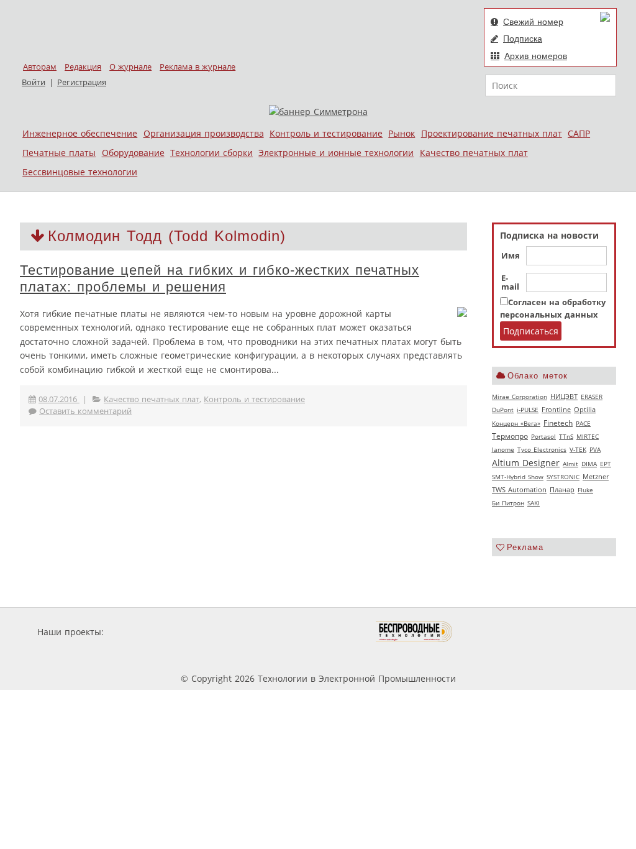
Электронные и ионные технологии (336, 152)
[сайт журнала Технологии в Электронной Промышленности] (226, 632)
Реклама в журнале (197, 67)
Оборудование (133, 152)
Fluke (585, 489)
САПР (579, 133)
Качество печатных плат (474, 152)
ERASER (591, 396)
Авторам (40, 67)
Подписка (522, 38)
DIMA (589, 463)
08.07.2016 (59, 399)
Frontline (556, 409)
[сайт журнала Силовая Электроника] (146, 632)
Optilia (585, 409)
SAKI (533, 502)
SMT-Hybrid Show (517, 476)
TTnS (566, 436)
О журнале (130, 67)
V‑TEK (578, 449)
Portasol (543, 436)
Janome (503, 449)
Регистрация (81, 82)
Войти (33, 82)
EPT (605, 463)
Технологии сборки (211, 152)
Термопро (510, 436)
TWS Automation (519, 489)
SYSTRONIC (563, 476)
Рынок (401, 133)
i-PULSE (527, 409)
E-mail (510, 282)
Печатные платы (59, 152)
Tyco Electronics (541, 449)
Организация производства (203, 133)
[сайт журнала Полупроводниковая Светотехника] (317, 632)
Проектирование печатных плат (491, 133)
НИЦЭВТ (564, 396)
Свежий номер (533, 21)
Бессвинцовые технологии (79, 172)
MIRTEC (587, 436)
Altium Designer (526, 463)
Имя (510, 256)
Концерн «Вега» (516, 423)
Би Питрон (508, 502)
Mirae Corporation (519, 396)
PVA (595, 449)
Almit (570, 463)
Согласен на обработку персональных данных (553, 308)
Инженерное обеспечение (79, 133)
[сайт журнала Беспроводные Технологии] (414, 632)
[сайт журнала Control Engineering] (497, 632)
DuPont (503, 409)
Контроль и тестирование (326, 133)
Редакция (83, 67)
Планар (562, 489)
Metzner (596, 476)
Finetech (558, 423)
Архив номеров (535, 56)
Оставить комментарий (85, 411)
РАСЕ (583, 423)
